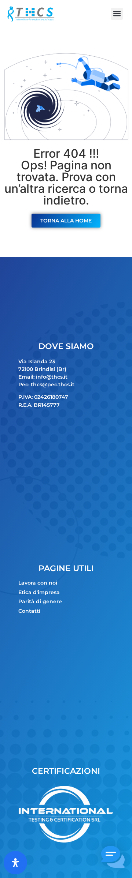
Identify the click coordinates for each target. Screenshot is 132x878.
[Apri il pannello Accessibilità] (15, 862)
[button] (117, 14)
